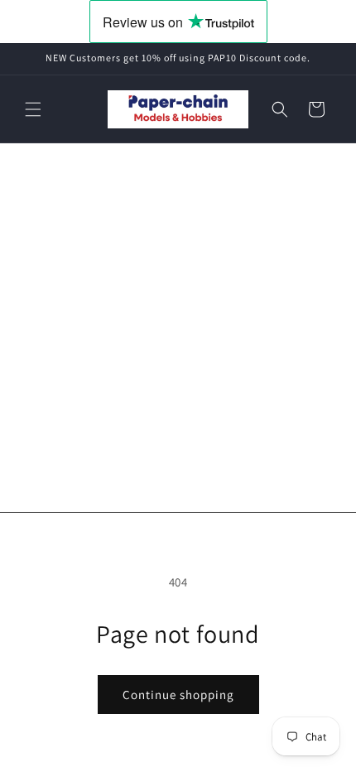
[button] (33, 109)
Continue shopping (178, 694)
